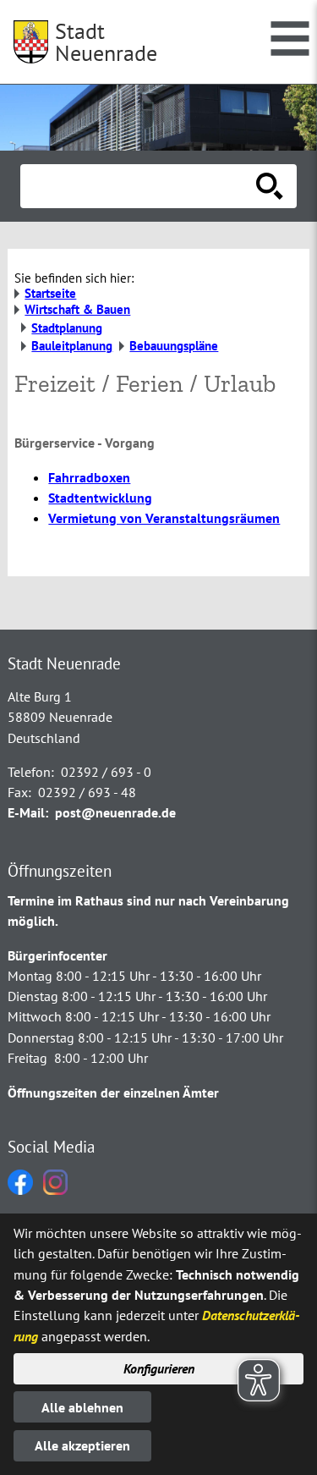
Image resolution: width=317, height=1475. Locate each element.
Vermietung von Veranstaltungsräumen (164, 517)
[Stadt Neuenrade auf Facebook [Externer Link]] (20, 1189)
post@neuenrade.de (115, 812)
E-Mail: (28, 812)
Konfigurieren (158, 1368)
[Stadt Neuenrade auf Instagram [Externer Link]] (55, 1189)
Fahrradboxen (89, 477)
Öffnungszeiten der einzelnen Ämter (113, 1092)
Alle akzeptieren (82, 1445)
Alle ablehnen (82, 1407)
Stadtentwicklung (100, 497)
